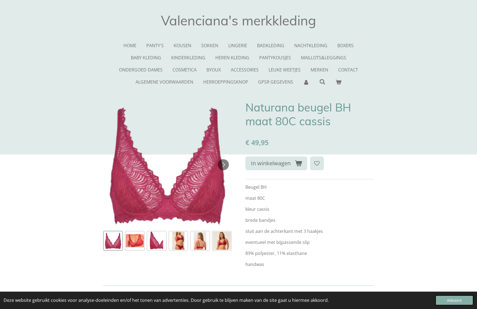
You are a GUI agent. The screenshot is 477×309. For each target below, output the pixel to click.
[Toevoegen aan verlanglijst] (317, 163)
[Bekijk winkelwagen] (338, 82)
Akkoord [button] (454, 300)
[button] (113, 241)
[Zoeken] (322, 81)
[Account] (306, 82)
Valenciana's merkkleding (238, 20)
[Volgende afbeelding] (223, 164)
